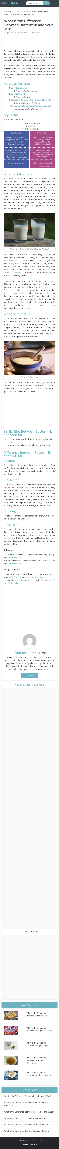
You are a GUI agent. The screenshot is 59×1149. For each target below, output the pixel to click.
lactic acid (31, 205)
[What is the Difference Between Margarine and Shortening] (15, 1045)
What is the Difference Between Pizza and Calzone (26, 1131)
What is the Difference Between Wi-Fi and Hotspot (26, 1124)
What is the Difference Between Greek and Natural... (39, 1073)
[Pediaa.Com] (10, 3)
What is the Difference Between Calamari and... (37, 1014)
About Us (33, 1144)
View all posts (29, 675)
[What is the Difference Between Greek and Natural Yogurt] (15, 1075)
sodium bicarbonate (13, 272)
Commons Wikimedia (34, 577)
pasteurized (19, 293)
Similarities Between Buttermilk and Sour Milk (31, 100)
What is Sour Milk (18, 94)
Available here (15, 557)
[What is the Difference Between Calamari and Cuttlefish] (15, 1015)
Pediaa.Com (37, 1140)
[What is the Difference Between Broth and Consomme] (15, 1060)
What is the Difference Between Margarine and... (37, 1044)
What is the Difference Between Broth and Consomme (36, 1060)
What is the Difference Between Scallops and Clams (39, 1029)
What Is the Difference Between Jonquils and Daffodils (28, 1096)
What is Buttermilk (19, 88)
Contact (25, 1144)
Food (24, 11)
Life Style (16, 11)
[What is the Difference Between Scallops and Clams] (15, 1030)
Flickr (15, 583)
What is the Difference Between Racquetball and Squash (29, 1112)
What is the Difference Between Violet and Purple (26, 1118)
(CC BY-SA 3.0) (15, 577)
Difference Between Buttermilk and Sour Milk (31, 106)
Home (7, 11)
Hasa (25, 32)
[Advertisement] (29, 43)
